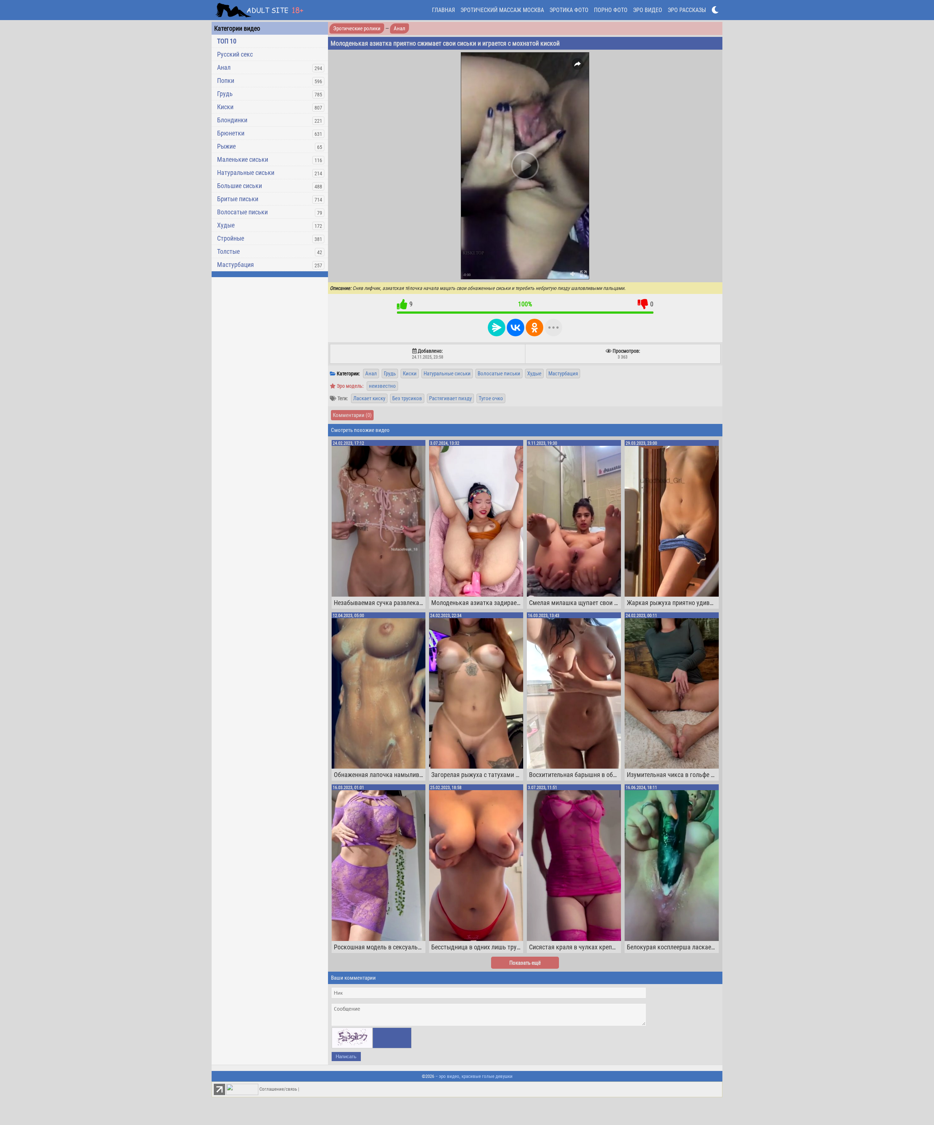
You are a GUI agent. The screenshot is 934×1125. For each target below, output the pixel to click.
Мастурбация (235, 264)
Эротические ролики (357, 28)
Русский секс (235, 54)
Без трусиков (407, 398)
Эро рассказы (687, 10)
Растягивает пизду (450, 398)
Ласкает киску (369, 398)
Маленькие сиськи (242, 159)
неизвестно (382, 386)
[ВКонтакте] (515, 327)
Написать (346, 1056)
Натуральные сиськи (245, 172)
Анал (224, 67)
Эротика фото (568, 10)
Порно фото (611, 10)
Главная (443, 10)
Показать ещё (525, 963)
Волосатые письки (242, 212)
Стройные (230, 238)
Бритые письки (237, 199)
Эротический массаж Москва (502, 10)
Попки (225, 80)
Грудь (225, 93)
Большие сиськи (239, 186)
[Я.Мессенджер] (496, 327)
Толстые (228, 251)
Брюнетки (230, 133)
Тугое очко (491, 398)
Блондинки (232, 120)
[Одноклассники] (534, 327)
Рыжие (226, 146)
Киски (225, 107)
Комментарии (352, 415)
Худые (226, 225)
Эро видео (647, 10)
